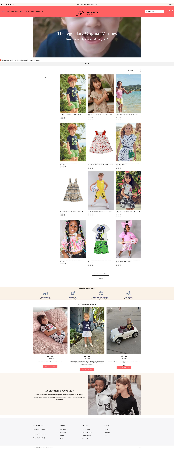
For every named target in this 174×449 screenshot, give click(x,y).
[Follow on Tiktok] (13, 4)
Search (140, 447)
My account (63, 432)
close (2, 1)
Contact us (63, 438)
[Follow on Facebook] (1, 4)
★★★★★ (50, 356)
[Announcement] (87, 1)
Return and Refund (87, 432)
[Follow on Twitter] (3, 4)
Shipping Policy (87, 435)
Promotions (107, 432)
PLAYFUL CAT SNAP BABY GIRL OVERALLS (71, 211)
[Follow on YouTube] (10, 4)
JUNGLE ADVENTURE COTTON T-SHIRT (70, 114)
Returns (62, 435)
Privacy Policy (86, 429)
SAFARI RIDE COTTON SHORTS (68, 163)
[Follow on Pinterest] (8, 4)
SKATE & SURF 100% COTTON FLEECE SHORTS (100, 211)
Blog (106, 435)
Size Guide (63, 429)
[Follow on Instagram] (6, 4)
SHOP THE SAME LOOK (50, 366)
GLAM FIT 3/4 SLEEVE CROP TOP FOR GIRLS (71, 260)
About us (107, 429)
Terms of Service (87, 438)
